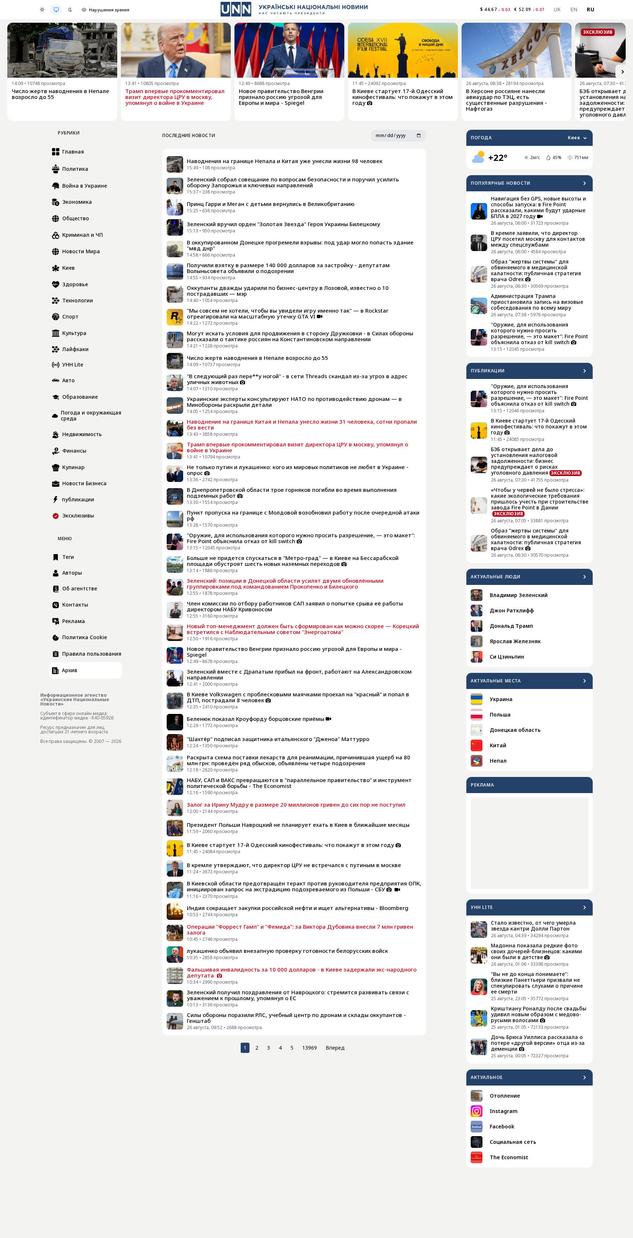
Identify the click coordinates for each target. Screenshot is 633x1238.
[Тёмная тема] (70, 9)
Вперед (335, 1047)
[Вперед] (622, 72)
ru (590, 9)
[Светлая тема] (42, 9)
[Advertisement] (529, 843)
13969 (309, 1047)
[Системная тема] (56, 9)
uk (557, 9)
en (574, 9)
